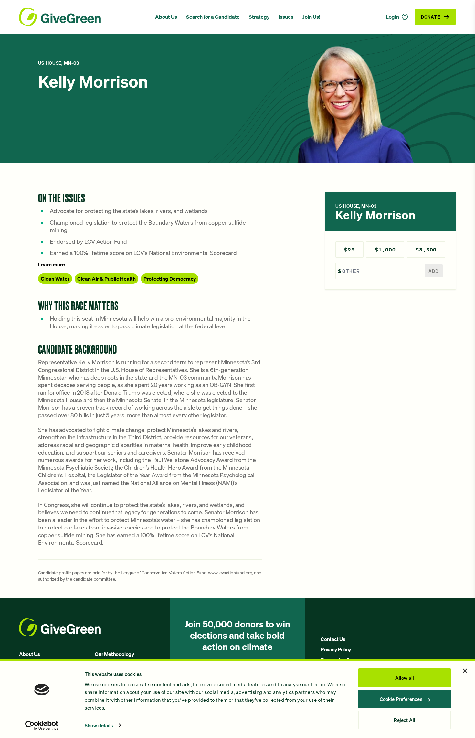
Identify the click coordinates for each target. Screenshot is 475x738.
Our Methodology (114, 654)
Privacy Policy (336, 649)
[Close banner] (465, 670)
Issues (286, 16)
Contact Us (333, 639)
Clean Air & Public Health (106, 278)
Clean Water (55, 278)
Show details (99, 725)
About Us (166, 16)
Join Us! (311, 16)
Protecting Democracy (169, 278)
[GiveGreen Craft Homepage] (84, 17)
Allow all (404, 678)
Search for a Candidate (213, 16)
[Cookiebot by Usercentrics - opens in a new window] (42, 725)
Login (392, 16)
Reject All (404, 720)
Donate (430, 16)
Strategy (259, 16)
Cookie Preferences (401, 699)
